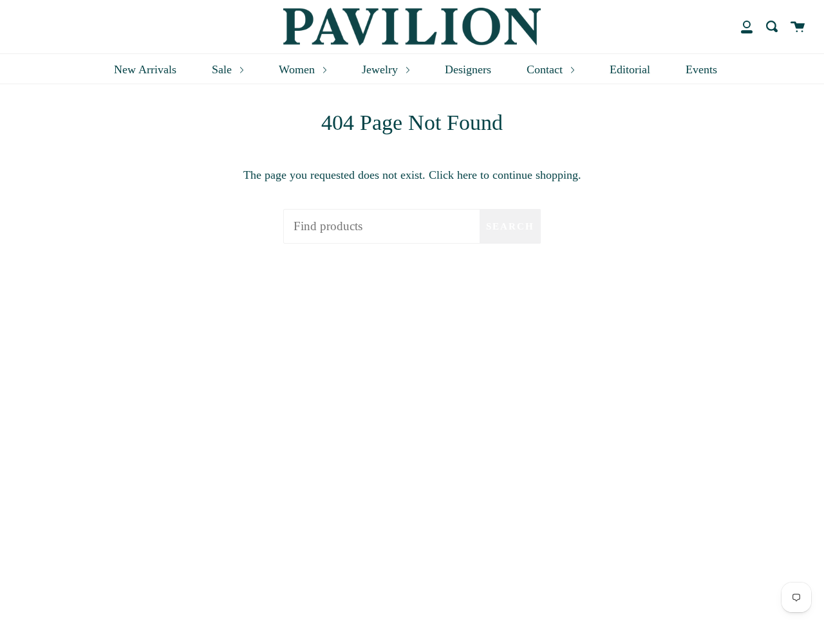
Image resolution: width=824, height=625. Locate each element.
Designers (468, 69)
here (467, 174)
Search (510, 226)
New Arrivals (145, 69)
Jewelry (381, 69)
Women (298, 69)
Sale (223, 69)
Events (701, 69)
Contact (546, 69)
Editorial (630, 69)
